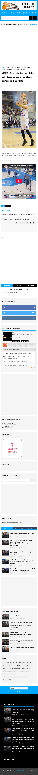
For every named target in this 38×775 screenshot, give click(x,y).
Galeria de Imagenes (10, 671)
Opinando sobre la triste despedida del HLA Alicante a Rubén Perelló (23, 748)
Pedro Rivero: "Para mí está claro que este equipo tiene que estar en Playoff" (22, 561)
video (5, 665)
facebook (31, 285)
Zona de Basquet (7, 423)
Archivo (31, 528)
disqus (19, 285)
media (29, 662)
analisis (22, 662)
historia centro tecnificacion (14, 677)
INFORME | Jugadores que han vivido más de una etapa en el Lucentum (23, 710)
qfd (10, 665)
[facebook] (17, 691)
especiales (7, 679)
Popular (19, 528)
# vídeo (8, 206)
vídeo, (20, 85)
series (5, 674)
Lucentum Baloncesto (9, 425)
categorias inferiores (11, 668)
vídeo (8, 67)
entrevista (24, 671)
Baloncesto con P (7, 426)
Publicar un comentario (10, 292)
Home (3, 67)
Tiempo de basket (7, 428)
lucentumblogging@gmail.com (12, 522)
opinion (17, 665)
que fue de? (26, 665)
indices (12, 674)
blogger (7, 285)
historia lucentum (28, 24)
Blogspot (19, 773)
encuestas (26, 668)
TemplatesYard (20, 770)
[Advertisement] (19, 47)
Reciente (7, 528)
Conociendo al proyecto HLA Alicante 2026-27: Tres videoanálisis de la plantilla (22, 552)
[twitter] (20, 691)
